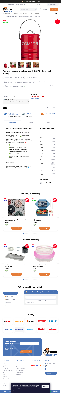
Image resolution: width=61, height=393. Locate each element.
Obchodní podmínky (10, 4)
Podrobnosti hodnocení (20, 77)
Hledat (35, 9)
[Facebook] (46, 369)
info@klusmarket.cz (51, 363)
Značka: (31, 77)
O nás (4, 4)
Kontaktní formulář (50, 373)
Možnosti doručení (35, 98)
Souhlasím (45, 386)
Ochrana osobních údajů (20, 4)
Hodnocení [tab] (31, 122)
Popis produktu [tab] (12, 122)
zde (19, 388)
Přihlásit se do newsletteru (26, 351)
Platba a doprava (19, 372)
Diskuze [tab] (48, 122)
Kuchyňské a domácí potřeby (47, 183)
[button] (23, 233)
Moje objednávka (19, 374)
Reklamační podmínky (20, 370)
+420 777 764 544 (50, 365)
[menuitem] (8, 13)
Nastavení (15, 390)
